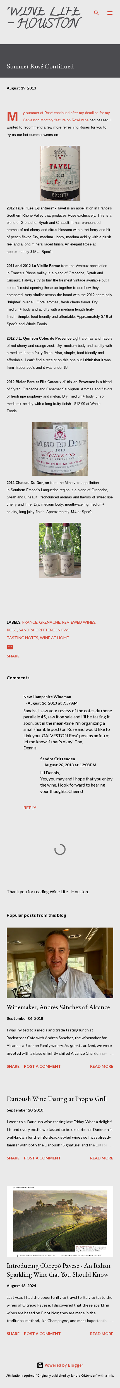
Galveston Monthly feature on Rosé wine (55, 120)
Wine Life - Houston (43, 19)
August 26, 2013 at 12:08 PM (70, 764)
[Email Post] (10, 649)
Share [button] (13, 656)
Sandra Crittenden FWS (44, 630)
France (29, 622)
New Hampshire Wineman (47, 696)
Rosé (12, 630)
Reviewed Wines (78, 622)
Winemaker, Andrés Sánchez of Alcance (58, 1007)
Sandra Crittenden (57, 758)
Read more (101, 1066)
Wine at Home (54, 637)
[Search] (96, 10)
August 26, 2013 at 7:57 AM (53, 703)
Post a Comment (42, 1066)
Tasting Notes (22, 637)
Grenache (49, 622)
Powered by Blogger (63, 1365)
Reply (29, 807)
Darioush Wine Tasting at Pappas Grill (57, 1098)
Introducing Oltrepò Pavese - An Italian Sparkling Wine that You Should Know (59, 1270)
